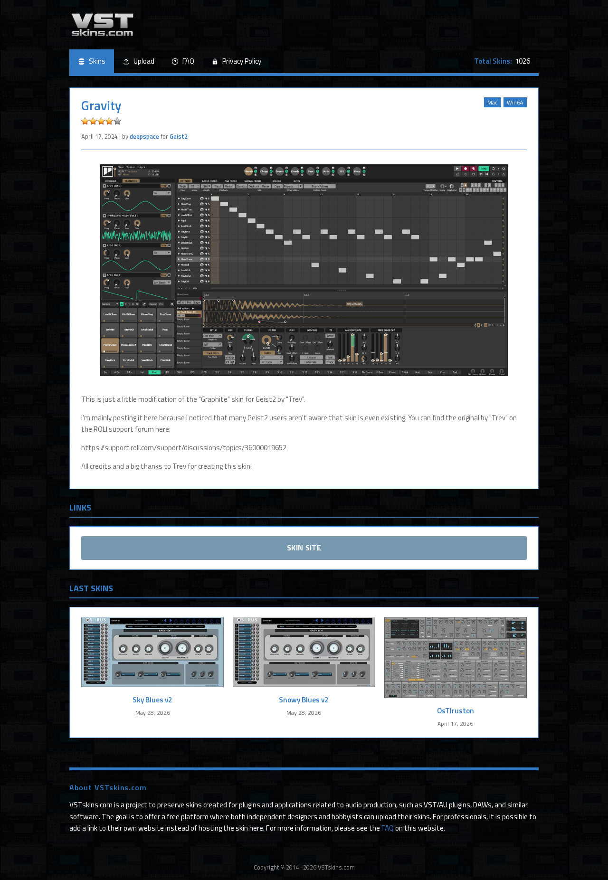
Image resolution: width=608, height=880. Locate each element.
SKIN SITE (304, 547)
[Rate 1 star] (85, 121)
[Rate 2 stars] (93, 121)
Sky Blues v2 (152, 699)
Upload (143, 61)
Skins (97, 61)
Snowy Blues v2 (304, 699)
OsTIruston (455, 710)
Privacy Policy (241, 61)
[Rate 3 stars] (101, 121)
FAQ (188, 61)
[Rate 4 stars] (109, 121)
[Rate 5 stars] (117, 121)
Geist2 (179, 136)
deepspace (144, 136)
